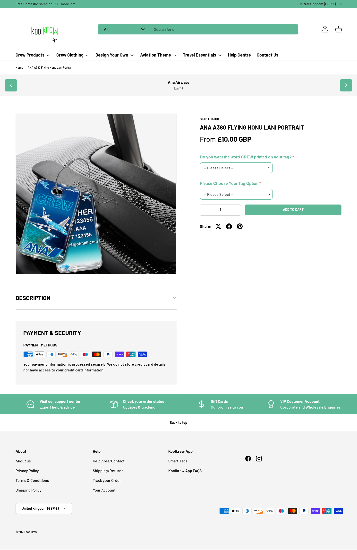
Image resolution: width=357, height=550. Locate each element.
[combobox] (198, 29)
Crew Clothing (70, 54)
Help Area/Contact (109, 461)
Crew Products (30, 54)
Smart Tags (177, 461)
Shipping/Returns (108, 470)
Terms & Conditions (32, 480)
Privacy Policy (27, 470)
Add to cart (293, 209)
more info (68, 4)
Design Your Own (111, 54)
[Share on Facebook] (229, 226)
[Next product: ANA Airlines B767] (346, 85)
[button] (338, 29)
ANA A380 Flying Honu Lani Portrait (50, 67)
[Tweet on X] (218, 226)
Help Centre (239, 54)
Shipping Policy (29, 490)
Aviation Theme (155, 54)
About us (23, 461)
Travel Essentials (199, 54)
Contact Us (267, 54)
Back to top (178, 422)
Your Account (104, 490)
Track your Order (107, 480)
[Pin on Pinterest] (239, 226)
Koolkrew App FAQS (185, 470)
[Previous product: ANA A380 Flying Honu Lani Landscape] (11, 85)
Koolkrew (31, 532)
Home (19, 67)
